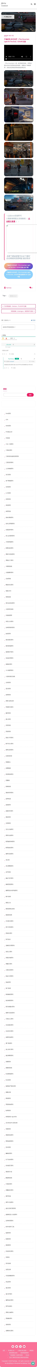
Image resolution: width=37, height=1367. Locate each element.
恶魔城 (8, 780)
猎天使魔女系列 (10, 1006)
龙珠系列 (8, 1324)
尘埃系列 (8, 682)
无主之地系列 (9, 829)
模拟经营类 (9, 915)
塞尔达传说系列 (10, 603)
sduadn (12, 361)
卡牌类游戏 (9, 566)
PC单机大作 (9, 432)
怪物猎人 (8, 762)
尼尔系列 (8, 688)
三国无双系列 (9, 462)
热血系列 (8, 982)
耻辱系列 (8, 1110)
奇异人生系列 (9, 621)
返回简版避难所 (24, 1352)
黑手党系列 (9, 1306)
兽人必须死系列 (10, 536)
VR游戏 (8, 438)
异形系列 (8, 731)
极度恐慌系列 (9, 884)
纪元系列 (8, 1080)
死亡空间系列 (9, 927)
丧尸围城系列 (9, 481)
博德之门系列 (9, 560)
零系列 (8, 1257)
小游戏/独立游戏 (10, 676)
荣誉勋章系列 (9, 1141)
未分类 (8, 860)
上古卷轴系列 (9, 468)
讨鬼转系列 (9, 1184)
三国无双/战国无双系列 (12, 456)
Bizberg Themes (27, 1363)
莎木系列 (8, 1147)
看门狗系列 (9, 1043)
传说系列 (8, 505)
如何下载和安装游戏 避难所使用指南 (18, 1357)
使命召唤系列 (9, 517)
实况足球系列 (9, 658)
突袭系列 (8, 1061)
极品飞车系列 (9, 878)
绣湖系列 (8, 1098)
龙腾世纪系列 (9, 1330)
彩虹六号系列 (9, 737)
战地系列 (8, 805)
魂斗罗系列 (9, 1294)
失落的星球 (9, 615)
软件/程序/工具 (10, 1226)
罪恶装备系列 (9, 1104)
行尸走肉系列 (9, 1159)
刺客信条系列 (9, 548)
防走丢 (27, 1355)
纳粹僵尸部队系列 (11, 1086)
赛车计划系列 (9, 1202)
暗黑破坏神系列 (10, 841)
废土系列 (8, 719)
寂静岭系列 (9, 664)
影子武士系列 (9, 743)
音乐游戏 (8, 1263)
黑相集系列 (9, 1318)
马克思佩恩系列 (10, 1275)
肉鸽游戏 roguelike (11, 1116)
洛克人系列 (9, 951)
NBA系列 (8, 426)
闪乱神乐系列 (9, 1251)
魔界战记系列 (9, 1300)
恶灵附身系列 (9, 774)
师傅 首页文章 (10, 701)
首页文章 (8, 1269)
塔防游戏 (8, 597)
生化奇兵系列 (9, 1031)
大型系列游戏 (9, 609)
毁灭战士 (8, 939)
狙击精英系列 (9, 1000)
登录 (34, 320)
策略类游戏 (9, 1068)
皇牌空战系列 (9, 1037)
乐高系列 (8, 487)
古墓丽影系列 (9, 572)
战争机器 (8, 799)
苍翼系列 (8, 1129)
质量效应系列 (9, 1190)
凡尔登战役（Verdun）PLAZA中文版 (15, 306)
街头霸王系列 (9, 1165)
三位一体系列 (9, 444)
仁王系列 (8, 493)
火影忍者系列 (9, 970)
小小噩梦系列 (9, 670)
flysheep (8, 288)
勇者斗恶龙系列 (10, 554)
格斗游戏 (8, 896)
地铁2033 (8, 591)
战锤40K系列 (9, 811)
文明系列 (8, 823)
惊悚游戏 (8, 786)
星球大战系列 (9, 835)
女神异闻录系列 (10, 627)
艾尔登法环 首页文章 (11, 1123)
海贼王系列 (9, 964)
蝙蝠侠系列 (9, 1153)
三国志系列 (9, 450)
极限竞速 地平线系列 (11, 890)
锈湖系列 (8, 1245)
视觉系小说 (9, 1171)
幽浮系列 (8, 713)
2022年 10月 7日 (9, 35)
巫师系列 (8, 695)
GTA (7, 419)
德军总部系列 (9, 750)
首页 (4, 1350)
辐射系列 (8, 1233)
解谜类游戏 (9, 1178)
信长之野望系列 (10, 523)
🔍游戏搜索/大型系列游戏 (16, 1355)
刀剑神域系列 (9, 542)
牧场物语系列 (9, 994)
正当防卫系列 (9, 921)
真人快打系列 (9, 1049)
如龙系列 (8, 633)
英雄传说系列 (9, 1135)
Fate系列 (8, 413)
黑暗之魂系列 (9, 1312)
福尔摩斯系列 (9, 1055)
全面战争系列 (9, 530)
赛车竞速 (8, 1196)
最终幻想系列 (9, 854)
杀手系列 (8, 872)
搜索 (5, 389)
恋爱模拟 (8, 768)
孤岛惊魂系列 (9, 646)
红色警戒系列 (9, 1074)
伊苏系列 (8, 499)
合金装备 (8, 578)
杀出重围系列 (9, 866)
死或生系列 (9, 933)
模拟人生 (8, 902)
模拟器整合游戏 (10, 909)
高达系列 (8, 1282)
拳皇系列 (8, 817)
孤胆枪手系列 (9, 652)
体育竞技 (8, 511)
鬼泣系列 (8, 1288)
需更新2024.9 (13, 296)
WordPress (10, 1363)
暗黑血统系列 (9, 847)
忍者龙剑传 (9, 756)
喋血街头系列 (9, 585)
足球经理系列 (9, 1220)
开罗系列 (8, 725)
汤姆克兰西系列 (10, 945)
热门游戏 (8, 988)
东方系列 (8, 474)
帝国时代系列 (9, 707)
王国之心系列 (9, 1019)
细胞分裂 (8, 1092)
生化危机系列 (9, 1025)
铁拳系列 (8, 1239)
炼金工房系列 (9, 976)
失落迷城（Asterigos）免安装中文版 (22, 311)
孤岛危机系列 (9, 640)
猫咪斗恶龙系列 (10, 1013)
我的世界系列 (9, 792)
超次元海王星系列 (11, 1208)
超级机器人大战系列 (11, 1214)
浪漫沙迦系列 (9, 957)
